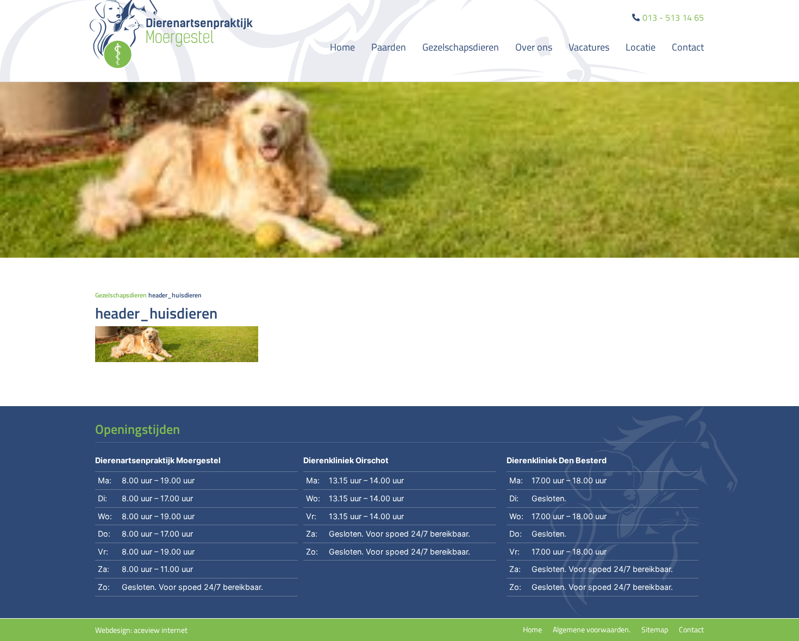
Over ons (533, 47)
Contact (688, 47)
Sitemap (654, 629)
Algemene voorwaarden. (592, 629)
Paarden (388, 47)
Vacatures (589, 47)
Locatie (641, 47)
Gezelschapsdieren (460, 47)
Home (342, 47)
